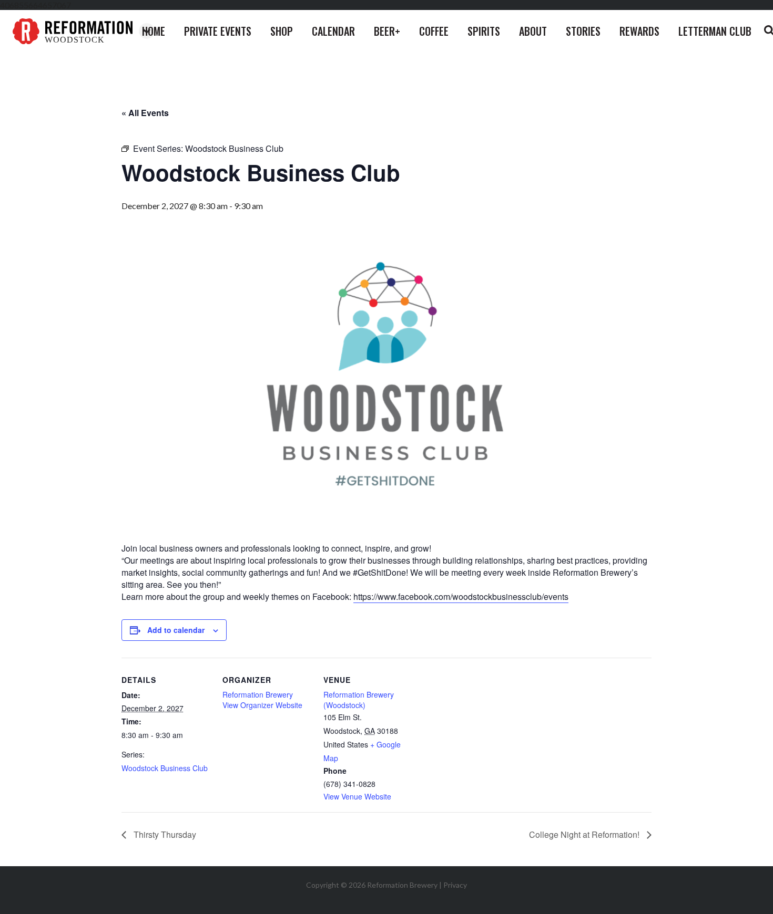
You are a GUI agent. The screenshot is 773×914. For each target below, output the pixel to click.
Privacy (455, 884)
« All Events (145, 113)
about (533, 31)
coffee (434, 31)
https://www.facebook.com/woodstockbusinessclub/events (460, 596)
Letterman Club (714, 31)
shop (281, 31)
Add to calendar (176, 630)
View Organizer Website (262, 705)
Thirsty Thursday (163, 834)
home (153, 31)
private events (217, 31)
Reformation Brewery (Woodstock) (358, 699)
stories (583, 31)
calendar (333, 31)
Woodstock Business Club (164, 768)
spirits (483, 31)
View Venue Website (357, 796)
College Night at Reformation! (585, 834)
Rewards (639, 31)
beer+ (387, 31)
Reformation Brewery (257, 694)
